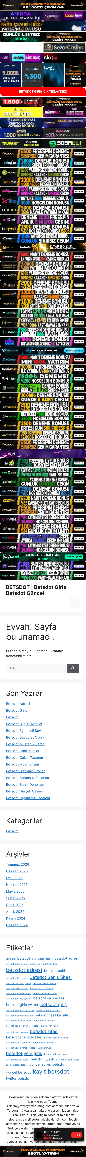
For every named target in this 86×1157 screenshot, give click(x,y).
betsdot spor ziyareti (16, 1048)
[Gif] (43, 247)
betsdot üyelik (42, 1059)
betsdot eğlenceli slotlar (18, 993)
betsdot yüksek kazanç (56, 1054)
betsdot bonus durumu (44, 983)
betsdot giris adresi (49, 998)
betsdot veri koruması (40, 1048)
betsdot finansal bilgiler (45, 993)
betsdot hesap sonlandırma (20, 1010)
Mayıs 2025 (15, 891)
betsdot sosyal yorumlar (18, 1042)
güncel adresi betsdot (47, 1064)
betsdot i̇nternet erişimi (48, 1010)
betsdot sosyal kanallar (56, 1037)
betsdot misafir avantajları (19, 1015)
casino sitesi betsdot (16, 1065)
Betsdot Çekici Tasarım (24, 758)
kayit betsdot (51, 1071)
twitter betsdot (18, 1078)
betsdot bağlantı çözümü (18, 983)
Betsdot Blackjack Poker (25, 771)
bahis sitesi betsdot (42, 959)
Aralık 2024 (15, 912)
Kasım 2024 (15, 918)
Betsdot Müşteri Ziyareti (25, 744)
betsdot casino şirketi (17, 988)
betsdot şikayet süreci (67, 1059)
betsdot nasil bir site (51, 1015)
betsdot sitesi (44, 1031)
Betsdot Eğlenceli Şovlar (25, 731)
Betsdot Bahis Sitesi (51, 977)
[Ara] (73, 668)
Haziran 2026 (17, 871)
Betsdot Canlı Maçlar (22, 751)
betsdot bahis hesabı (17, 978)
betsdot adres (66, 958)
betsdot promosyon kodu (45, 1026)
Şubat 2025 (15, 898)
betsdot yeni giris (24, 1053)
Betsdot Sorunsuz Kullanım (27, 778)
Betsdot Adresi (18, 704)
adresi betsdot (18, 958)
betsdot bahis (55, 970)
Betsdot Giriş (16, 710)
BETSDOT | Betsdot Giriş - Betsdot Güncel (38, 590)
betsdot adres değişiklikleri (43, 964)
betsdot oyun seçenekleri (19, 1020)
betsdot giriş (53, 1004)
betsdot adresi (24, 970)
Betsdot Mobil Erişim (22, 764)
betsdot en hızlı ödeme (41, 988)
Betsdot (12, 717)
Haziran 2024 (17, 925)
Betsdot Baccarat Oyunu (25, 737)
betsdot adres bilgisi (16, 964)
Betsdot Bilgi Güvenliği (24, 724)
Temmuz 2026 (17, 864)
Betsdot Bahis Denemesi (25, 785)
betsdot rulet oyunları (17, 1032)
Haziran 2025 (17, 885)
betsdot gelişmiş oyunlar (18, 998)
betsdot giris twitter (22, 1005)
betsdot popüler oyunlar (18, 1026)
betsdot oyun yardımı (44, 1020)
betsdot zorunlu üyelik (17, 1059)
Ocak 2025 (14, 905)
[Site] (43, 153)
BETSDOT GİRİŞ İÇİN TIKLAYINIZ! (43, 91)
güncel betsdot (18, 1072)
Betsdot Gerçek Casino (24, 791)
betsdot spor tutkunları (44, 1042)
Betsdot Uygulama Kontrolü (28, 798)
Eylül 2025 (14, 878)
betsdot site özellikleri (24, 1037)
